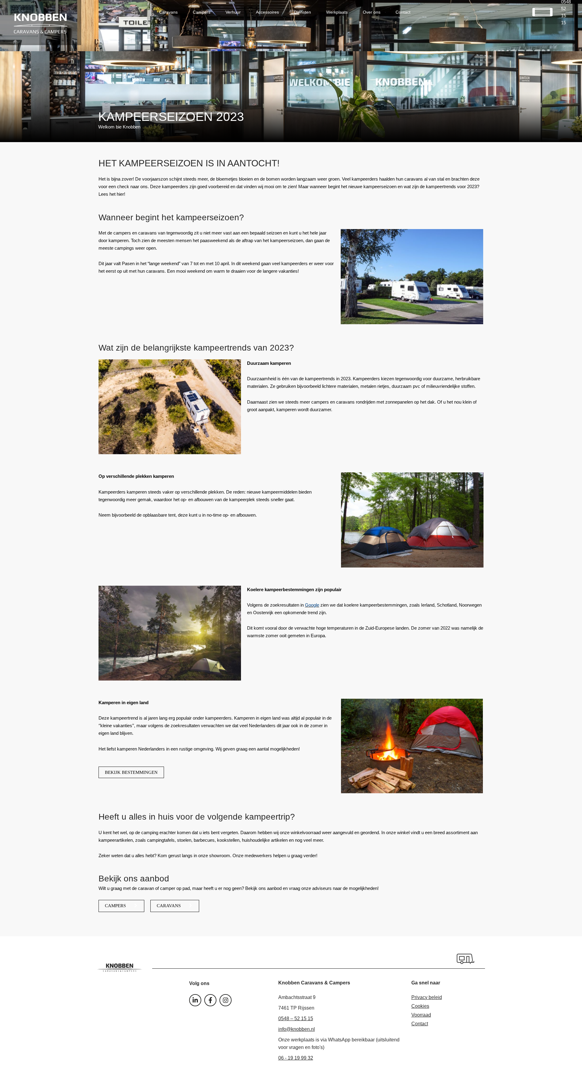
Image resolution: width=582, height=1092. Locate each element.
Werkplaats (337, 12)
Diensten (302, 12)
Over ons (371, 12)
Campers (201, 12)
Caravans (168, 12)
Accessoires (267, 12)
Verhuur (233, 12)
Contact (403, 12)
